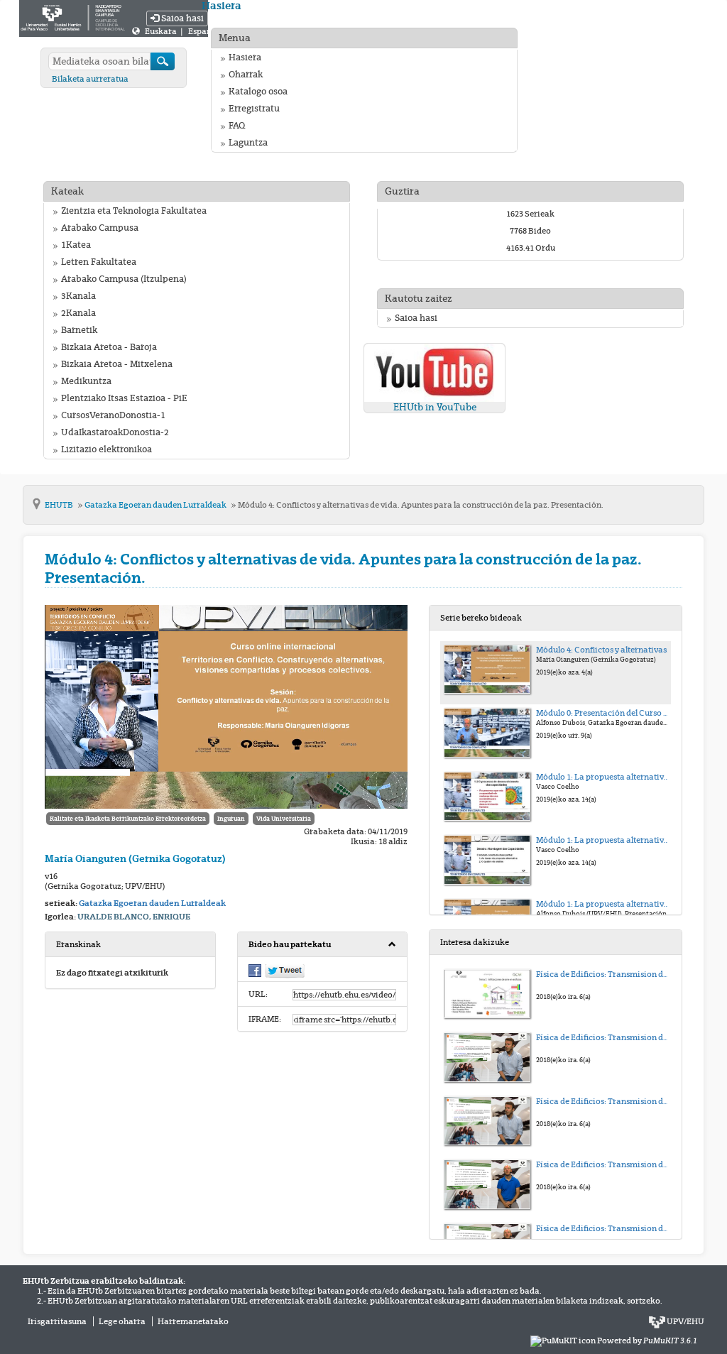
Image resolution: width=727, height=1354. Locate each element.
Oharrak (246, 75)
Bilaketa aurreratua (90, 79)
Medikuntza (86, 381)
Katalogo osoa (258, 92)
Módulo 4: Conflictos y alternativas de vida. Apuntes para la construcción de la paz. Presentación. (420, 505)
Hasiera (245, 57)
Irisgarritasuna (57, 1321)
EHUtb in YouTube (434, 407)
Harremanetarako (193, 1321)
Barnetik (79, 330)
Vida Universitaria (283, 818)
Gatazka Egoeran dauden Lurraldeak (156, 505)
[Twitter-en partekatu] (284, 971)
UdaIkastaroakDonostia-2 (115, 432)
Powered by (647, 1340)
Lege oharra (122, 1321)
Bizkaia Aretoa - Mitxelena (117, 364)
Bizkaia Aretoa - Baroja (109, 347)
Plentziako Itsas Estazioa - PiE (124, 398)
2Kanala (78, 313)
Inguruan (231, 818)
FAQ (237, 126)
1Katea (76, 245)
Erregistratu (254, 109)
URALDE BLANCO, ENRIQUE (133, 917)
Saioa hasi (181, 18)
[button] (323, 944)
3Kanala (78, 296)
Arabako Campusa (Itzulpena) (124, 279)
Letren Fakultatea (98, 262)
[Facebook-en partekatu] (254, 970)
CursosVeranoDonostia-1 (113, 415)
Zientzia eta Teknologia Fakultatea (134, 211)
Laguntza (248, 143)
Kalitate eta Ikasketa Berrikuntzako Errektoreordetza (128, 818)
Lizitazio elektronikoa (106, 449)
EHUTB (60, 505)
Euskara (161, 31)
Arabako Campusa (99, 228)
